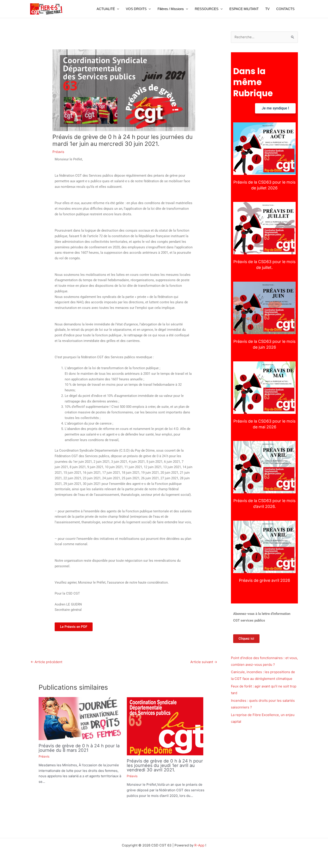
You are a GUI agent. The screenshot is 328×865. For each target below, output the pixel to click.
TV (267, 9)
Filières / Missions (171, 9)
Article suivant (203, 662)
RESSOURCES (206, 9)
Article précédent (46, 662)
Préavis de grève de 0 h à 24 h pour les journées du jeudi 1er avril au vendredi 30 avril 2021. (165, 765)
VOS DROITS (136, 9)
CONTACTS (285, 9)
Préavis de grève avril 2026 (264, 546)
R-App (199, 845)
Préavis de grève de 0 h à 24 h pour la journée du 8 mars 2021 (79, 748)
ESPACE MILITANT (244, 9)
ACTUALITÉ (106, 9)
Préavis (58, 152)
